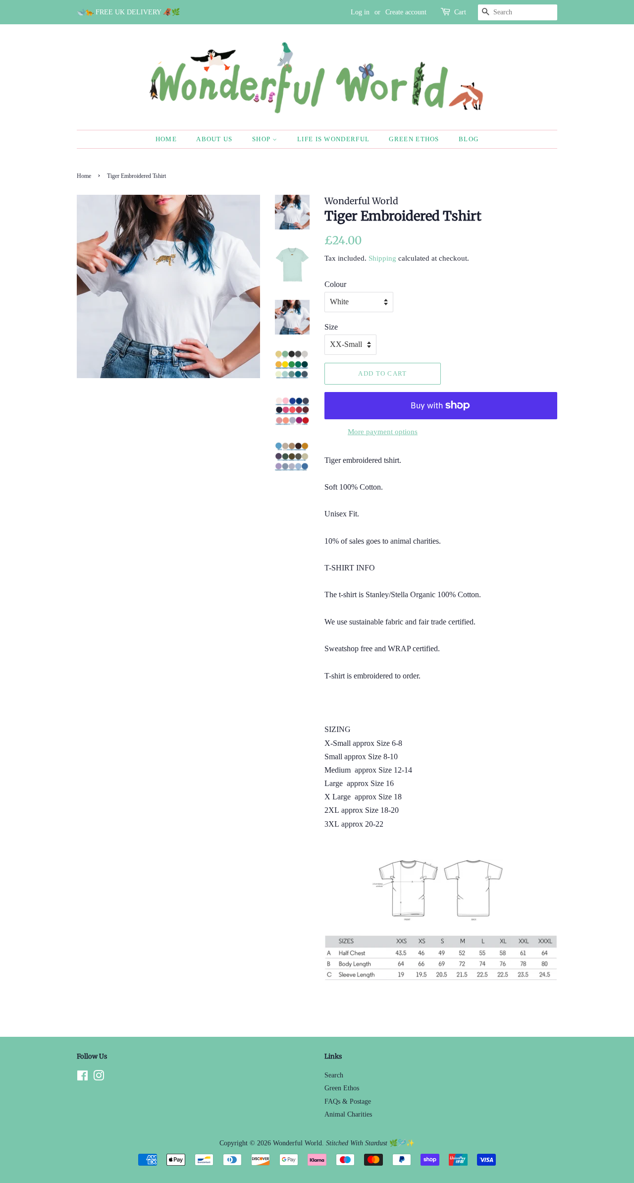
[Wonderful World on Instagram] (98, 1077)
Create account (405, 12)
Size (331, 327)
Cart (460, 12)
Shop (262, 139)
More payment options (383, 432)
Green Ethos (414, 139)
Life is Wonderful (333, 139)
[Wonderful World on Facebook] (82, 1077)
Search (333, 1075)
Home (166, 139)
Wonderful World (297, 1143)
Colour (335, 284)
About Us (214, 139)
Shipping (382, 258)
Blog (468, 139)
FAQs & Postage (347, 1101)
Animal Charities (348, 1114)
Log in (360, 12)
